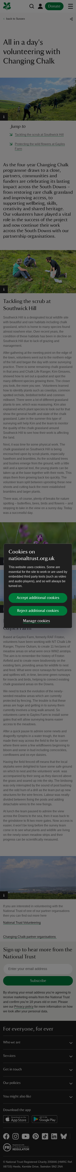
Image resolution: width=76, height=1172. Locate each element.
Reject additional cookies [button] (38, 611)
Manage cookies (36, 621)
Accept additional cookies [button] (38, 598)
